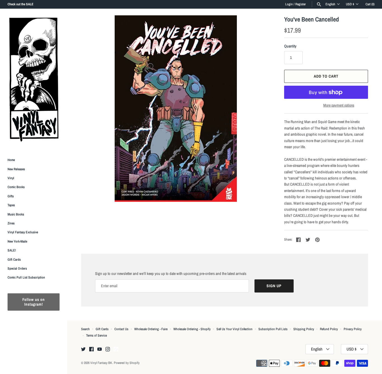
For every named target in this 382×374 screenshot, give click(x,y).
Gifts (11, 196)
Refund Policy (329, 329)
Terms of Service (96, 335)
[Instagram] (107, 349)
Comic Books (16, 187)
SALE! (12, 250)
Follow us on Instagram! (33, 302)
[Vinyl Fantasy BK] (33, 79)
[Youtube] (99, 349)
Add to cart (326, 76)
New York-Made (17, 241)
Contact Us (121, 329)
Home (11, 160)
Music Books (16, 214)
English (330, 4)
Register (300, 4)
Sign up (274, 285)
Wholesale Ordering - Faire (151, 329)
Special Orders (17, 268)
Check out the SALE (21, 4)
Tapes (11, 205)
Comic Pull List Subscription (26, 277)
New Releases (16, 169)
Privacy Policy (353, 329)
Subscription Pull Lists (272, 329)
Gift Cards (14, 259)
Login (289, 4)
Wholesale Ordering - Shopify (192, 329)
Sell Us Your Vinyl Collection (234, 329)
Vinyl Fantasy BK (101, 363)
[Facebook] (91, 349)
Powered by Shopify (127, 363)
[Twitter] (83, 349)
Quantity (290, 46)
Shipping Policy (303, 329)
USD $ (350, 4)
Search (85, 329)
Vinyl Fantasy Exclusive (23, 232)
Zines (11, 223)
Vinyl (11, 178)
